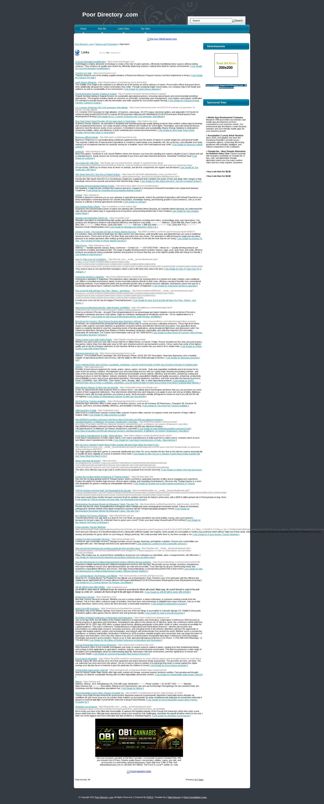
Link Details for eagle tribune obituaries (142, 89)
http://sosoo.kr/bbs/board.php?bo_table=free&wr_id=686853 (102, 307)
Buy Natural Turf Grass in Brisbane (91, 515)
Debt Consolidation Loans (195, 797)
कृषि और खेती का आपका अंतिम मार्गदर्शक (90, 587)
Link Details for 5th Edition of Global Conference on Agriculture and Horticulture (125, 640)
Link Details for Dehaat (134, 202)
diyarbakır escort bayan (86, 707)
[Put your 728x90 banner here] (162, 39)
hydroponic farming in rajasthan (89, 277)
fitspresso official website (86, 137)
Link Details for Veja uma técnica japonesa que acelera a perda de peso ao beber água (114, 557)
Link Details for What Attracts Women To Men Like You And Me (116, 396)
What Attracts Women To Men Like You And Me (96, 387)
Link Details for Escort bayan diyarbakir (169, 665)
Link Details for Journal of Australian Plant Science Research (121, 654)
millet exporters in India (85, 410)
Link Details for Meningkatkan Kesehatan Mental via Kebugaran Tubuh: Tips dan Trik (132, 510)
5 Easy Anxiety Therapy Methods (90, 527)
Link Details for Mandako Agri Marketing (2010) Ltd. (133, 227)
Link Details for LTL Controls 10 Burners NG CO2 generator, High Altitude (130, 116)
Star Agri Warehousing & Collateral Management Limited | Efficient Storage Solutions (113, 562)
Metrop (78, 681)
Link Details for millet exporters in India (107, 415)
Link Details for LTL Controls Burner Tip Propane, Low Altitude (103, 582)
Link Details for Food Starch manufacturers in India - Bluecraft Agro (145, 440)
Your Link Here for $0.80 (219, 171)
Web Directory (174, 797)
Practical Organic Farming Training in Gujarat (95, 94)
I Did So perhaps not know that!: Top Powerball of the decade (103, 490)
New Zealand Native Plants (87, 206)
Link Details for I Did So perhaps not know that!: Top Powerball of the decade (111, 499)
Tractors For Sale (83, 73)
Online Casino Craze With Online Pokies (93, 339)
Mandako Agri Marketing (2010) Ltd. (91, 218)
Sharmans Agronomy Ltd (86, 353)
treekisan (79, 151)
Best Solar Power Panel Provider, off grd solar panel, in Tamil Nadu (105, 121)
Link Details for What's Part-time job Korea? (182, 470)
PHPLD (150, 797)
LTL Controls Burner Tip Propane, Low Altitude (96, 576)
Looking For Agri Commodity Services (92, 539)
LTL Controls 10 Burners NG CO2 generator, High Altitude (101, 107)
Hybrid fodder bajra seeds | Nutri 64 (91, 670)
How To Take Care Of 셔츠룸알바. (91, 259)
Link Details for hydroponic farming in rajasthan (175, 286)
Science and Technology (106, 44)
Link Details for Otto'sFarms (88, 254)
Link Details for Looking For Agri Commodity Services (161, 543)
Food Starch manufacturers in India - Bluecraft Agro (98, 435)
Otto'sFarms (81, 245)
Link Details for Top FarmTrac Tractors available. (165, 406)
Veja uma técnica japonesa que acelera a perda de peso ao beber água (107, 548)
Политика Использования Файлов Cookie (94, 186)
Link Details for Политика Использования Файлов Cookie (113, 190)
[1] (195, 779)
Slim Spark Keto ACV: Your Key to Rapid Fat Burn (97, 174)
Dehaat (78, 195)
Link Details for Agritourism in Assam (168, 604)
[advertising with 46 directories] (139, 771)
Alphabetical (115, 53)
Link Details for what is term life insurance (165, 613)
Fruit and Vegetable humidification (90, 62)
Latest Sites (123, 28)
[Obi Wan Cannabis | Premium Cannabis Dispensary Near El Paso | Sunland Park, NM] (139, 756)
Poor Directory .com (110, 14)
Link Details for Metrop (132, 688)
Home (83, 28)
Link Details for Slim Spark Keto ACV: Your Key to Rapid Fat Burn (170, 181)
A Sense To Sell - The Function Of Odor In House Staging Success (105, 232)
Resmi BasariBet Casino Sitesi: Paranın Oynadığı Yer (99, 693)
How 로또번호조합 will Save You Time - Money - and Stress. (102, 291)
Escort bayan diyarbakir (86, 658)
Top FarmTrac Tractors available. (90, 401)
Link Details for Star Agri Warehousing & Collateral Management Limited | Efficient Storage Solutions (138, 570)
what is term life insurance (87, 608)
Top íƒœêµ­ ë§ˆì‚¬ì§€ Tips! (87, 163)
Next (201, 779)
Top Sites (145, 28)
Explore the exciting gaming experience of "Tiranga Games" (102, 477)
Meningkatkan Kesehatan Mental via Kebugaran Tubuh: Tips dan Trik (106, 504)
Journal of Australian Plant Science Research (95, 645)
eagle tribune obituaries (85, 82)
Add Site (102, 28)
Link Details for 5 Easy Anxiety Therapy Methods (216, 534)
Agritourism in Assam (84, 597)
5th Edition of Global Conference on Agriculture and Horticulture (104, 617)
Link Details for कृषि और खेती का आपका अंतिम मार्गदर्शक (168, 592)
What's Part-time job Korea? (88, 461)
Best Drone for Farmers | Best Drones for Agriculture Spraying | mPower (108, 321)
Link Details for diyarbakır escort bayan (171, 716)
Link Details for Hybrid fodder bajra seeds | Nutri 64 (179, 674)
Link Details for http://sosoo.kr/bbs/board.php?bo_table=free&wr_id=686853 (126, 316)
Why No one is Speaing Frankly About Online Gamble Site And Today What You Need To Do (116, 445)
